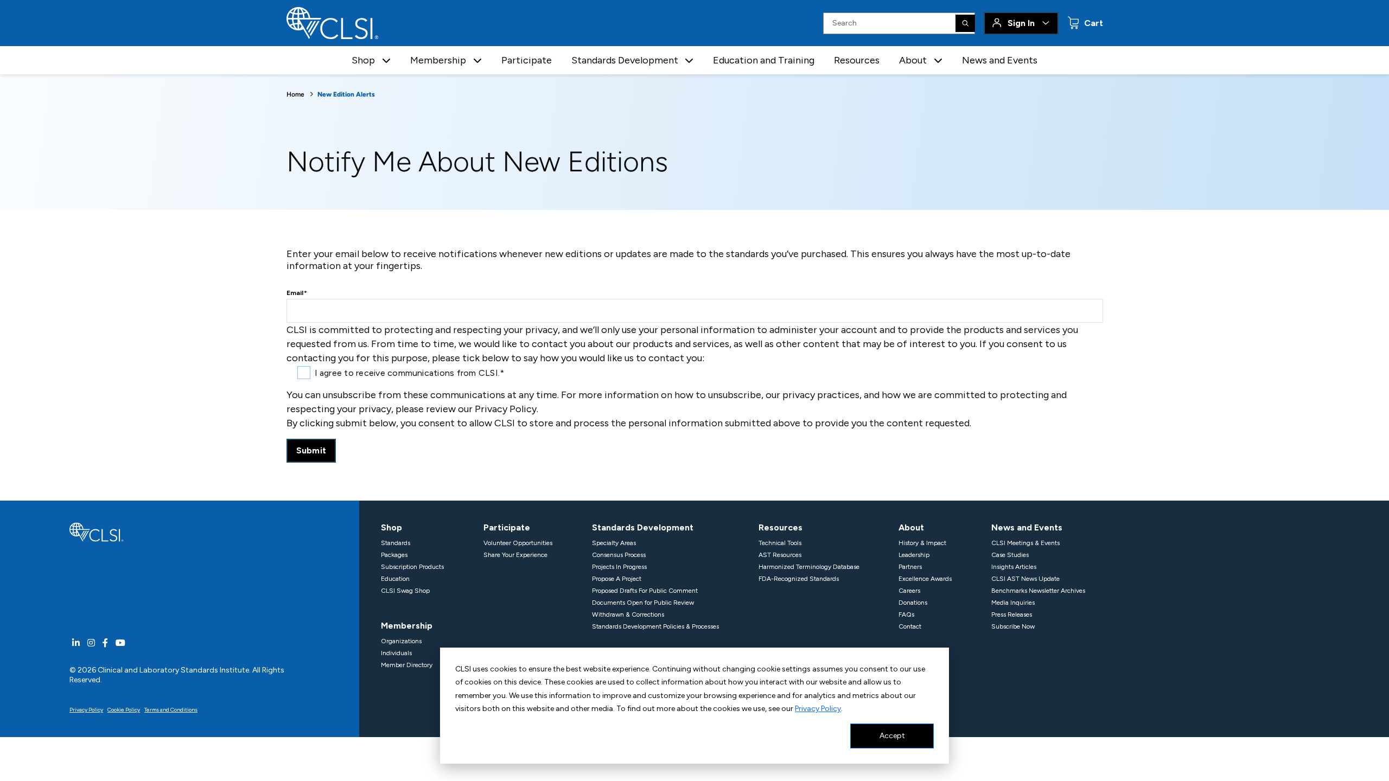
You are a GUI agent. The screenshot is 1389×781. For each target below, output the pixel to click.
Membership (406, 625)
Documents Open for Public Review (643, 602)
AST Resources (780, 555)
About (911, 527)
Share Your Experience (515, 555)
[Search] (965, 23)
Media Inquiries (1013, 602)
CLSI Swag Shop (405, 590)
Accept (892, 735)
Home (295, 94)
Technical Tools (780, 543)
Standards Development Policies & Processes (655, 626)
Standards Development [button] (624, 60)
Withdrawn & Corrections (628, 614)
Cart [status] (1092, 23)
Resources (857, 60)
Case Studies (1010, 555)
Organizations (401, 641)
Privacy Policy (818, 708)
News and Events (999, 60)
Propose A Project (616, 578)
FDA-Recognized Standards (799, 578)
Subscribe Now (1013, 626)
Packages (394, 555)
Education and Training (763, 60)
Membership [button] (438, 60)
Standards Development (642, 527)
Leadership (914, 555)
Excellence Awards (925, 578)
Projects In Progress (619, 567)
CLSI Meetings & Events (1025, 543)
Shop (391, 527)
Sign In (1021, 23)
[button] (386, 60)
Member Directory (406, 665)
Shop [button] (363, 60)
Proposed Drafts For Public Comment (645, 590)
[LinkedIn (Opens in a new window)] (76, 643)
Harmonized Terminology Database (809, 567)
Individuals (396, 653)
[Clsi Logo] (96, 531)
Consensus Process (619, 555)
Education (395, 578)
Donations (913, 602)
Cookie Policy (123, 709)
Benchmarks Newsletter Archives (1038, 590)
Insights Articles (1013, 567)
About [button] (913, 60)
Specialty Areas (614, 543)
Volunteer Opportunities (517, 543)
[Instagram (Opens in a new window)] (91, 643)
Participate (526, 60)
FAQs (906, 614)
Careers (909, 590)
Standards (395, 543)
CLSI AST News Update (1025, 578)
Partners (910, 567)
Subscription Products (412, 567)
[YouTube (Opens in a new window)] (120, 643)
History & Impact (922, 543)
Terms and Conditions (170, 709)
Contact (910, 626)
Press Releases (1011, 614)
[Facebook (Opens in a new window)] (105, 643)
